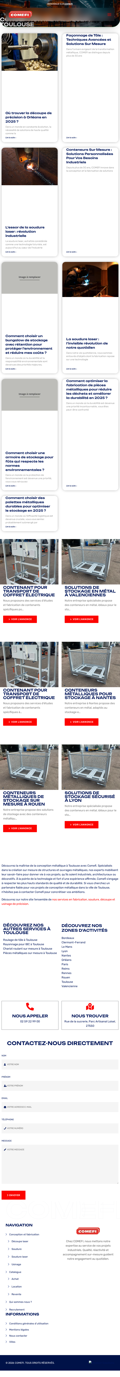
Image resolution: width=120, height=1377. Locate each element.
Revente (16, 1294)
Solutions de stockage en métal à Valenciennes (90, 591)
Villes (12, 1341)
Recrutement (17, 1309)
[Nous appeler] (30, 1006)
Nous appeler (30, 1016)
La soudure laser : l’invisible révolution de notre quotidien (87, 343)
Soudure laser (20, 1256)
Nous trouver (90, 1016)
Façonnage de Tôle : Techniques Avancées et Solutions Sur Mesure (88, 40)
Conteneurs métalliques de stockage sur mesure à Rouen (24, 798)
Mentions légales (19, 1329)
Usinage (16, 1264)
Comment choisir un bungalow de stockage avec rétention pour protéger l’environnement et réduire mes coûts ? (28, 344)
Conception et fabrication (24, 1234)
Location (17, 1286)
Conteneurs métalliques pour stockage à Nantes (90, 694)
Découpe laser (20, 1241)
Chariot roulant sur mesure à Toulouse (27, 948)
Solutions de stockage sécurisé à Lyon (90, 797)
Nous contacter (18, 1335)
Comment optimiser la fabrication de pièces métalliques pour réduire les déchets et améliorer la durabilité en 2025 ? (89, 389)
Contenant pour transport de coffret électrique (29, 591)
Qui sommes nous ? (20, 1301)
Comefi (69, 4)
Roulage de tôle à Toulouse (20, 940)
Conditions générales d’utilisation (28, 1323)
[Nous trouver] (90, 1006)
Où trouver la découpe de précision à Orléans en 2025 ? (28, 117)
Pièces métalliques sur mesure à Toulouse (30, 953)
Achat (15, 1278)
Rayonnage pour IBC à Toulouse (23, 944)
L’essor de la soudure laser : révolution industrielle (25, 231)
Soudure (17, 1249)
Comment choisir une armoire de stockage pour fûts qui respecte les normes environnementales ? (29, 461)
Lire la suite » (10, 138)
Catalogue (15, 1272)
